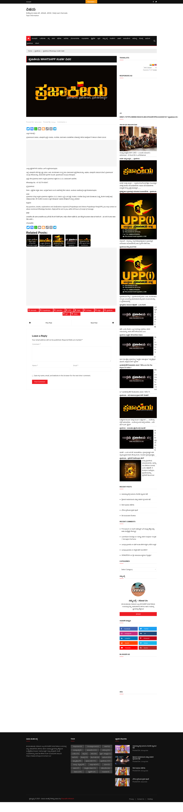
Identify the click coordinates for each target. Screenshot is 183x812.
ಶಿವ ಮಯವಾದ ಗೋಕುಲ (129, 516)
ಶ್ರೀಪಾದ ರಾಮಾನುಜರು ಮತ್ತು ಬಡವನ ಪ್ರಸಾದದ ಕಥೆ (136, 499)
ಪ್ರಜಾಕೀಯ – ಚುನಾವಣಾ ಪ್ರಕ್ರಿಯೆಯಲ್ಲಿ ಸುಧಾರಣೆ (132, 428)
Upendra (59, 310)
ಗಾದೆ (74, 757)
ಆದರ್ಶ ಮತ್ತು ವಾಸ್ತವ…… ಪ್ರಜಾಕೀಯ (130, 158)
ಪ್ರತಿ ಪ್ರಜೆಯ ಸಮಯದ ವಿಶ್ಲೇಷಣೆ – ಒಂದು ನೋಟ (133, 305)
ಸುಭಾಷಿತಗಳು (85, 38)
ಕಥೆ (94, 754)
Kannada (33, 310)
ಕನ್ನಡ (98, 310)
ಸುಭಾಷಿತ (105, 772)
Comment (36, 344)
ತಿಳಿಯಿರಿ (138, 614)
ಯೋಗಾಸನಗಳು (75, 38)
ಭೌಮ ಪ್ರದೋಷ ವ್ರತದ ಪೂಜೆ (130, 510)
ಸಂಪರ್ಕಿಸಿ (112, 38)
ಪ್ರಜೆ (66, 314)
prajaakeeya (46, 310)
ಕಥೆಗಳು (59, 38)
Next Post (94, 323)
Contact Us (140, 799)
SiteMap (150, 799)
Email (75, 365)
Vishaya (88, 310)
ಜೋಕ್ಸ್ (141, 38)
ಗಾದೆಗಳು (66, 38)
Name (35, 365)
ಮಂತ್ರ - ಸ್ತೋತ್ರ (78, 764)
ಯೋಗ (37, 43)
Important (77, 746)
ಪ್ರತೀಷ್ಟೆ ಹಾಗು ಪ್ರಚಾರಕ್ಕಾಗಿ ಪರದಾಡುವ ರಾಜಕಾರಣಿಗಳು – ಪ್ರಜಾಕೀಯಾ (138, 191)
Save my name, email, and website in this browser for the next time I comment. (62, 376)
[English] (156, 65)
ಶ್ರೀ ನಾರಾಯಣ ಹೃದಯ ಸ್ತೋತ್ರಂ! (142, 555)
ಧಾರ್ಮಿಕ (147, 38)
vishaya (53, 122)
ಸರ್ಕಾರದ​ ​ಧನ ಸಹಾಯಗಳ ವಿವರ (128, 125)
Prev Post (49, 323)
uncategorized (93, 746)
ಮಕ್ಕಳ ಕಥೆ (94, 764)
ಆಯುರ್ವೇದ (126, 38)
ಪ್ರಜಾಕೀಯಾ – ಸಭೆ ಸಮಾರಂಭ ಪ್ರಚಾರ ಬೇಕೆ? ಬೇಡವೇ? (134, 395)
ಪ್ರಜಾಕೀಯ (30, 43)
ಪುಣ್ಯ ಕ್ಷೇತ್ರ (77, 761)
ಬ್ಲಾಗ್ (98, 38)
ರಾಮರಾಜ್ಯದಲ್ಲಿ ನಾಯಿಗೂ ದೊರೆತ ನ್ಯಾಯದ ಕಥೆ (135, 494)
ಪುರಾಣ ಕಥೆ (91, 761)
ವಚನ (53, 38)
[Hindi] (151, 65)
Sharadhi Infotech (67, 799)
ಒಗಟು (75, 754)
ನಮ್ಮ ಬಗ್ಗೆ (105, 38)
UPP (69, 310)
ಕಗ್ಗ (48, 38)
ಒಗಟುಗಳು (42, 38)
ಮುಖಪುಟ (28, 1)
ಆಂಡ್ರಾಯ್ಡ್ (77, 750)
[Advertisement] (114, 19)
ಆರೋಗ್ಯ (134, 38)
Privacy (131, 799)
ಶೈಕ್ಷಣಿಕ (93, 38)
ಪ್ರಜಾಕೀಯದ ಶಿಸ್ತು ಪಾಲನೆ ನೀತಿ (128, 247)
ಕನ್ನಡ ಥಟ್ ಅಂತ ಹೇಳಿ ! (141, 550)
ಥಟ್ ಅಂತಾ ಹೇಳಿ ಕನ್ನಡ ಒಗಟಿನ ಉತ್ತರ (145, 544)
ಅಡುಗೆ (119, 38)
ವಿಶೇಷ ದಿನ (105, 768)
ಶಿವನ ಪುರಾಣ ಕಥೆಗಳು (128, 505)
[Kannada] (153, 65)
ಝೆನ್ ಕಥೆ (95, 757)
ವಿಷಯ (31, 9)
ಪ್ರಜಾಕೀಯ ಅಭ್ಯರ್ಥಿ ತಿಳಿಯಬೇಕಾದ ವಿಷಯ (131, 335)
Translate (154, 70)
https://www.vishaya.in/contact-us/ (38, 756)
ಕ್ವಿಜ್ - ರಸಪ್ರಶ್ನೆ (105, 754)
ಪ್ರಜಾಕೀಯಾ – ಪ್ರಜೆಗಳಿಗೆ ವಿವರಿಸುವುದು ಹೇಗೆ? (132, 458)
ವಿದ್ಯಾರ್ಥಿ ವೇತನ (90, 768)
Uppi (78, 310)
